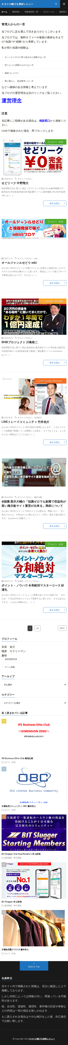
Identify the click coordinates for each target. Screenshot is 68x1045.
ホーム (4, 12)
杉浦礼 (20, 581)
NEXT (62, 628)
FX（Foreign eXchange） (51, 381)
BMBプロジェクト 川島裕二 (20, 342)
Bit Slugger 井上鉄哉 (12, 901)
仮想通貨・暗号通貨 (54, 301)
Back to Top (34, 966)
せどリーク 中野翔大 (15, 183)
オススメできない (25, 179)
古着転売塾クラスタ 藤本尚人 (15, 949)
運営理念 (16, 12)
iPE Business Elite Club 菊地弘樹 (17, 758)
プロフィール (48, 12)
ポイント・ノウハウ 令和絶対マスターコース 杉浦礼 (33, 587)
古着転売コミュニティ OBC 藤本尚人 (19, 806)
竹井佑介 (38, 417)
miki (35, 258)
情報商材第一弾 (31, 12)
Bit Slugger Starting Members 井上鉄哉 (21, 854)
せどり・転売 (57, 142)
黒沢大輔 (38, 497)
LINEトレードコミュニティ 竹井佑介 (25, 421)
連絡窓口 (63, 12)
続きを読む (55, 203)
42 (37, 628)
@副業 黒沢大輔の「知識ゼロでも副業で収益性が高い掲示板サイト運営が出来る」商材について (34, 503)
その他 (60, 460)
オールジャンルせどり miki (19, 262)
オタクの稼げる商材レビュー (42, 1039)
